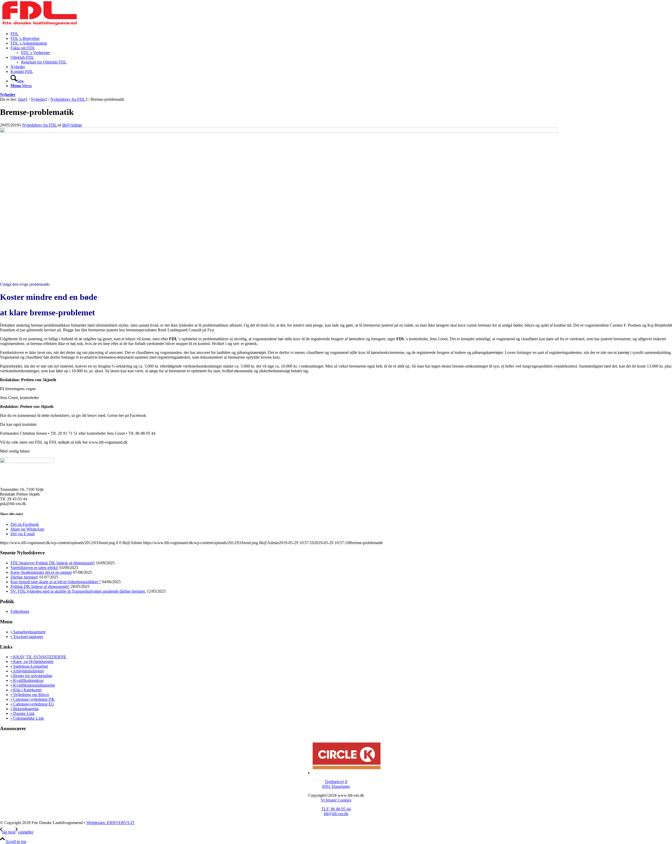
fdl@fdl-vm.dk (336, 813)
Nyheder (7, 94)
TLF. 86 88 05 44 (336, 809)
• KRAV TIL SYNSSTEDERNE (38, 657)
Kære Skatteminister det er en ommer (41, 572)
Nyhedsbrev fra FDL (39, 125)
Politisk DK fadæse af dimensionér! (40, 586)
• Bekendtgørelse (24, 709)
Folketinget (19, 611)
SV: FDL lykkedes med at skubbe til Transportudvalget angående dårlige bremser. (78, 591)
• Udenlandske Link (27, 718)
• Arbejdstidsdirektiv (27, 671)
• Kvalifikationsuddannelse (32, 685)
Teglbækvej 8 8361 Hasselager (336, 784)
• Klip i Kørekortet (25, 690)
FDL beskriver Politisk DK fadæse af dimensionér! (52, 563)
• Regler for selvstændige (31, 675)
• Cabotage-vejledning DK (32, 699)
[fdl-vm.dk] (39, 25)
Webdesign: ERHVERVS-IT (110, 822)
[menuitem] (341, 33)
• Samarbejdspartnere (28, 632)
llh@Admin (72, 125)
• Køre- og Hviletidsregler (32, 661)
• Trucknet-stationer (26, 636)
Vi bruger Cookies (336, 800)
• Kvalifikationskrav (27, 680)
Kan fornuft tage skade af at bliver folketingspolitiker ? (55, 582)
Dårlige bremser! (24, 577)
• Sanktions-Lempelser (29, 666)
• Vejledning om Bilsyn (29, 694)
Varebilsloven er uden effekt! (34, 567)
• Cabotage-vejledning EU (32, 704)
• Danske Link (22, 713)
